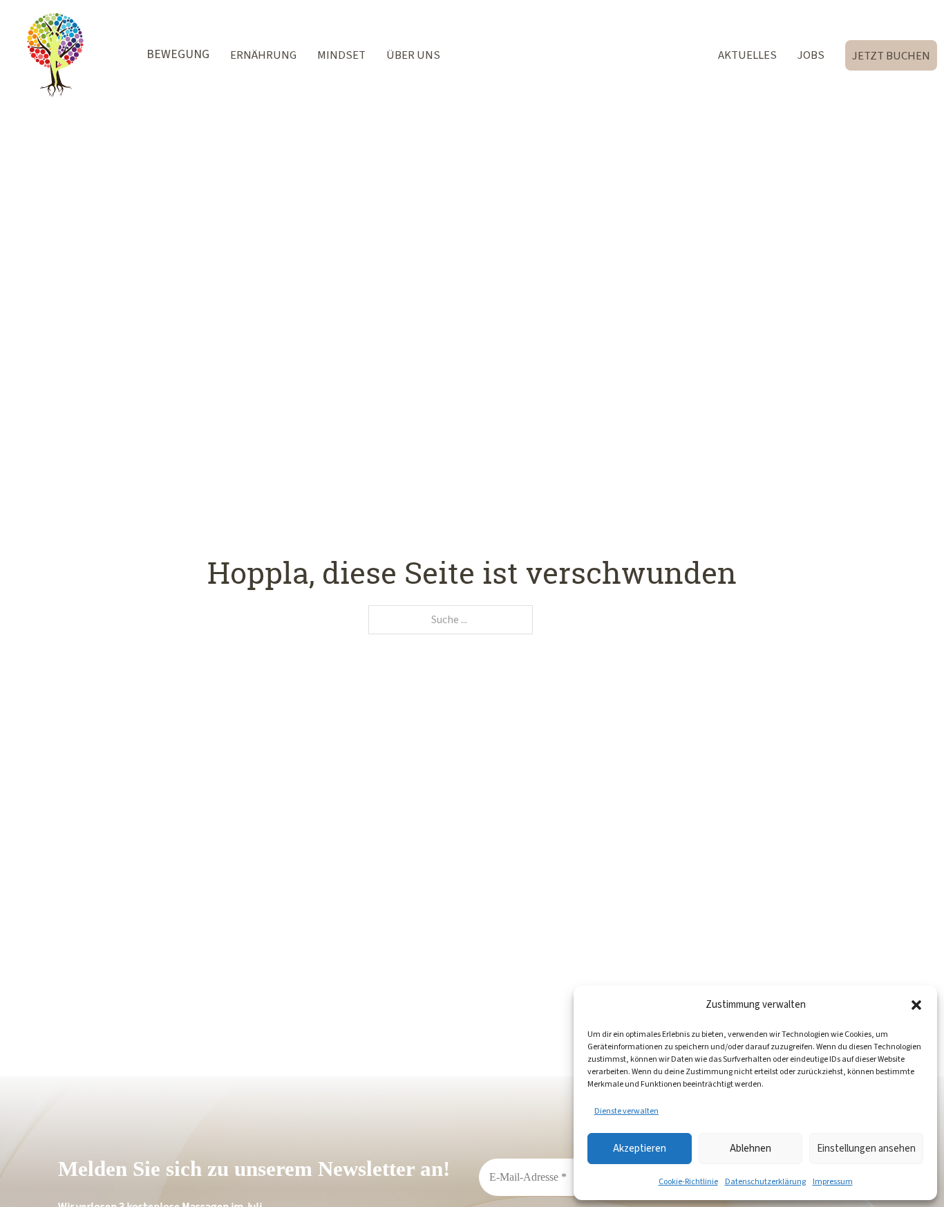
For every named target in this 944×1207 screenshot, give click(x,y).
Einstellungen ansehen (866, 1148)
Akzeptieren (639, 1148)
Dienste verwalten (626, 1110)
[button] (916, 1005)
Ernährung (263, 54)
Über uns (413, 54)
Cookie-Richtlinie (688, 1181)
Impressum (833, 1181)
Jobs (810, 54)
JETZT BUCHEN (891, 55)
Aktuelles (747, 54)
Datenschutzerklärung (765, 1181)
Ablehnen (750, 1148)
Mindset (341, 54)
